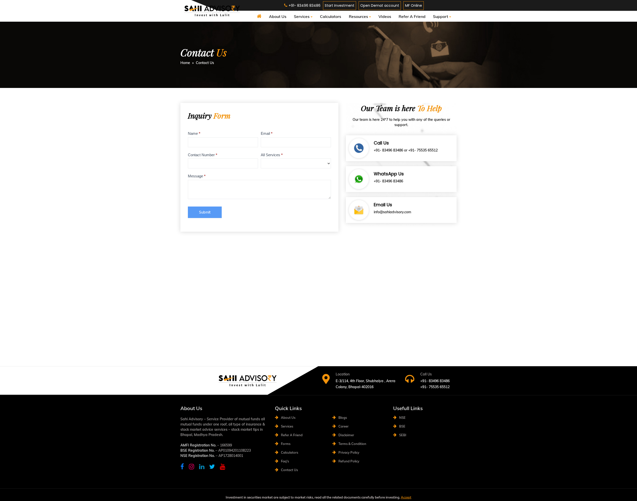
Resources (358, 16)
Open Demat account (379, 5)
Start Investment (339, 5)
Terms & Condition (352, 444)
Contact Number (202, 155)
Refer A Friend (412, 16)
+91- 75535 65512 (423, 150)
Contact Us (289, 470)
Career (343, 426)
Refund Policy (348, 461)
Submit (205, 212)
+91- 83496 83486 (388, 150)
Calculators (330, 16)
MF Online (413, 5)
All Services (272, 155)
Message (197, 176)
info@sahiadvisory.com (392, 212)
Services (302, 16)
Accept (406, 497)
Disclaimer (346, 435)
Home (185, 63)
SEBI (402, 435)
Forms (285, 444)
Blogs (342, 418)
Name (194, 133)
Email (266, 133)
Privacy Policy (348, 452)
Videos (384, 16)
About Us (277, 16)
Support (440, 16)
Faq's (285, 461)
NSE (402, 418)
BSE (402, 426)
